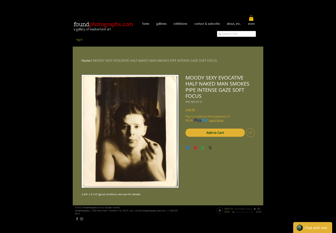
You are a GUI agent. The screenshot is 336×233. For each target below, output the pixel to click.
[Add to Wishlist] (250, 133)
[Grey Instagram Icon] (82, 219)
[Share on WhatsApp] (202, 147)
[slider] (259, 209)
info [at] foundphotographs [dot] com (150, 210)
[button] (251, 18)
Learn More (216, 120)
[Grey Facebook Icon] (77, 219)
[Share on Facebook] (188, 147)
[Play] (219, 210)
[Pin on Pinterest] (195, 147)
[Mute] (255, 209)
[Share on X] (210, 147)
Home (85, 60)
